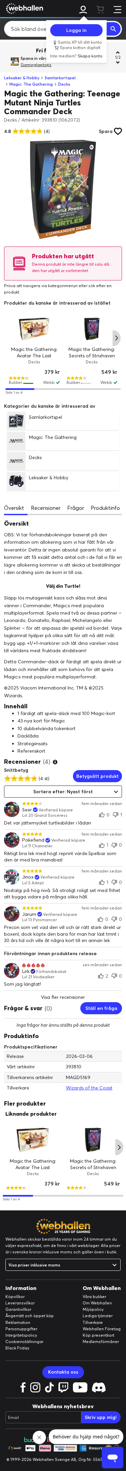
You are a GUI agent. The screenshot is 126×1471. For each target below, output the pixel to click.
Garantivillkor (18, 1309)
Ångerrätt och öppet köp (29, 1315)
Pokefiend (33, 840)
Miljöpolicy (93, 1309)
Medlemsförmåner (101, 1341)
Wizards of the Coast (89, 1088)
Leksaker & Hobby (21, 77)
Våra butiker (94, 1296)
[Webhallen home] (23, 8)
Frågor (75, 507)
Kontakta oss (63, 1372)
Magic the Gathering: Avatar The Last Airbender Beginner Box (33, 1167)
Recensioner (45, 507)
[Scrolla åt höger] (117, 338)
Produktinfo (105, 507)
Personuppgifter (21, 1328)
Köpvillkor (15, 1296)
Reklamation (17, 1322)
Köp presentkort (98, 1335)
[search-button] (114, 29)
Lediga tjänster (98, 1315)
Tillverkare (93, 1322)
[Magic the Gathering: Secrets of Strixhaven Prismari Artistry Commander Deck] (92, 329)
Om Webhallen (97, 1302)
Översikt (14, 507)
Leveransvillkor (20, 1302)
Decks (64, 84)
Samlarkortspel (60, 77)
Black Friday (17, 1347)
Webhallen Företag (102, 1328)
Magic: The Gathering (31, 84)
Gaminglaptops (35, 64)
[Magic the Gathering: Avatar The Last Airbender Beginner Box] (34, 329)
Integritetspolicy (21, 1335)
